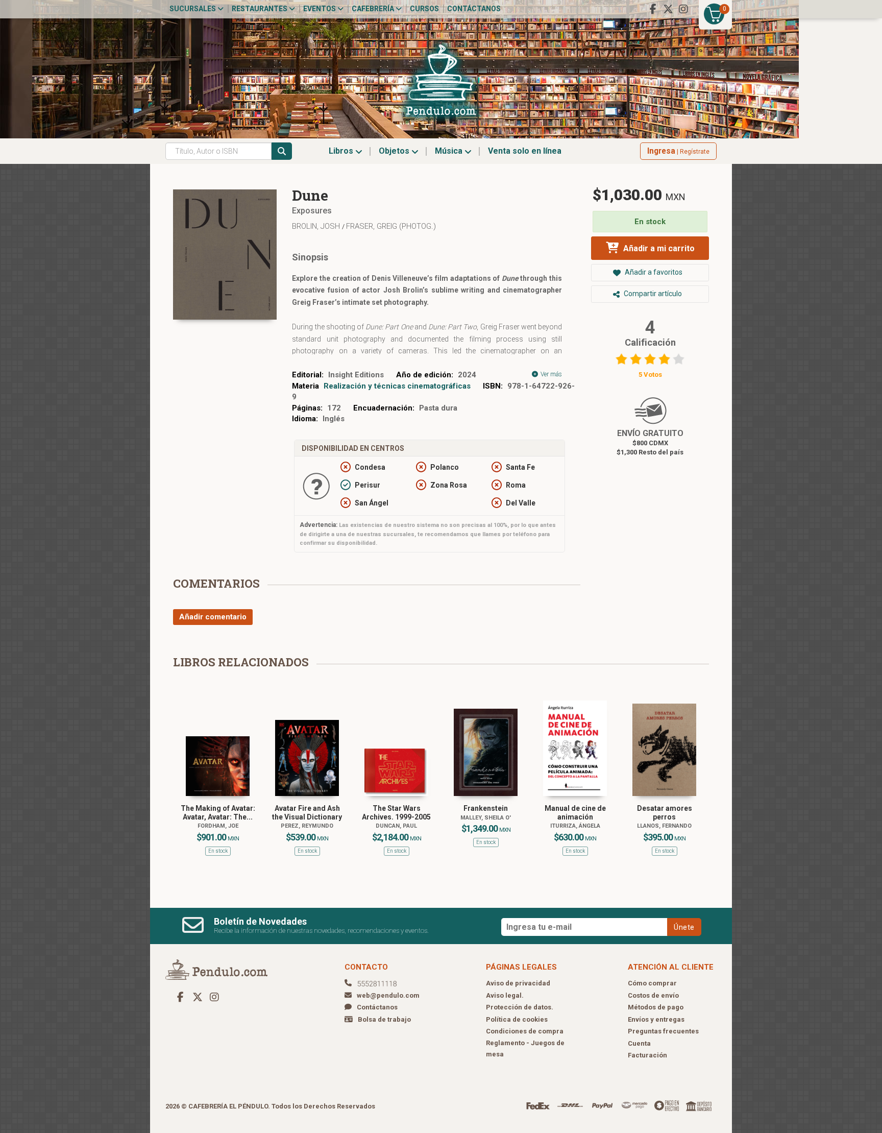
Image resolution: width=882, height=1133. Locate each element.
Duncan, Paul (396, 826)
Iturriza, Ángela (575, 826)
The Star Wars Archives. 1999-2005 (396, 812)
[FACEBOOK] (652, 9)
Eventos (320, 9)
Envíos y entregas (656, 1019)
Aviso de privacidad (518, 983)
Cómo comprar (652, 983)
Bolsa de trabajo (384, 1019)
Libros (342, 151)
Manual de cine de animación (575, 812)
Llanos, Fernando (664, 826)
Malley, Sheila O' (485, 817)
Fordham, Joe (218, 826)
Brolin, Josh (317, 226)
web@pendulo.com (388, 995)
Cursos (424, 9)
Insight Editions (356, 374)
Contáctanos (474, 9)
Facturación (647, 1055)
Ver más (550, 374)
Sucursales (193, 9)
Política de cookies (517, 1019)
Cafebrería (374, 9)
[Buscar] (282, 151)
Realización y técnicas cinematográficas (397, 386)
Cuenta (639, 1043)
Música (449, 151)
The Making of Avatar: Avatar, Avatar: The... (218, 812)
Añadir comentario (213, 616)
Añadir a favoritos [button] (652, 272)
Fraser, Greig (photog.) (391, 226)
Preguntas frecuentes (663, 1031)
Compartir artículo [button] (652, 294)
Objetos (395, 151)
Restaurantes (260, 9)
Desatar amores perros (664, 812)
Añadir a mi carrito (658, 248)
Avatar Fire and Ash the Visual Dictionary (307, 812)
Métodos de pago (655, 1007)
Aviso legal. (505, 995)
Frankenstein (485, 808)
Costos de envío (653, 995)
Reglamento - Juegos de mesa (525, 1048)
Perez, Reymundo (307, 826)
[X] (668, 9)
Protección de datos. (519, 1007)
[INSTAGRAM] (683, 9)
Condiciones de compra (525, 1031)
